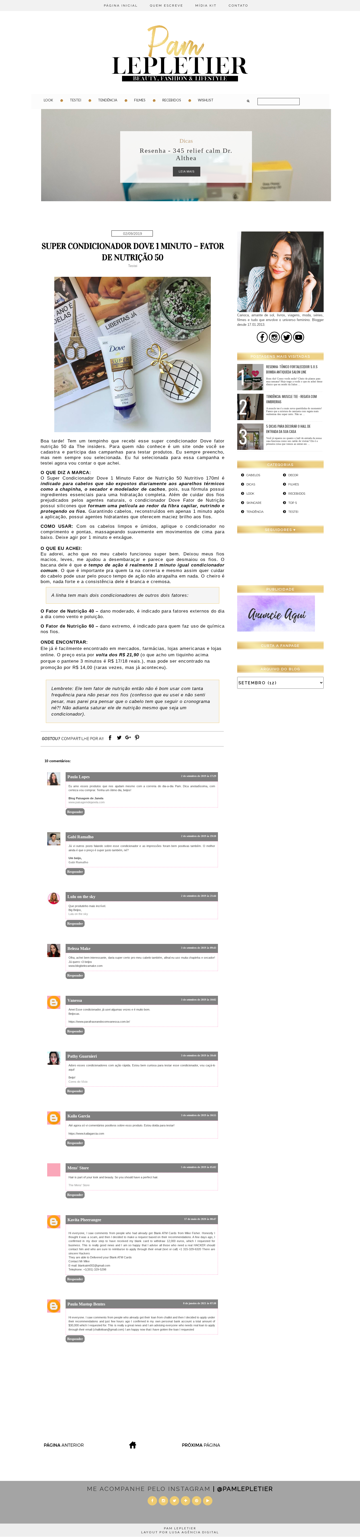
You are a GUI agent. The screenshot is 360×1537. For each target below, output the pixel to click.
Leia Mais (186, 171)
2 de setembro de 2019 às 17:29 (198, 776)
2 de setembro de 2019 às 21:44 (198, 895)
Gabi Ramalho (80, 837)
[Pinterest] (137, 740)
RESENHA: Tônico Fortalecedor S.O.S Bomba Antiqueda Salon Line (292, 369)
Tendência (107, 100)
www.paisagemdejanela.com (87, 802)
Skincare (253, 503)
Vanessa (74, 1000)
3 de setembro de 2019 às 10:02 (198, 999)
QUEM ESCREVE (166, 5)
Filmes (139, 100)
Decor (293, 475)
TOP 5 (292, 503)
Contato (238, 5)
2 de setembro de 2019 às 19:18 (198, 836)
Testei (75, 100)
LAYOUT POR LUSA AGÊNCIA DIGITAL (180, 1532)
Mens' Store (78, 1168)
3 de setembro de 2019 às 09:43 (198, 947)
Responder (75, 812)
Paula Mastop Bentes (86, 1304)
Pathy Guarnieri (82, 1056)
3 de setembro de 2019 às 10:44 (198, 1055)
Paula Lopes (78, 777)
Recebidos (171, 100)
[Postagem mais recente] (63, 1447)
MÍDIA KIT (206, 5)
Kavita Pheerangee (84, 1220)
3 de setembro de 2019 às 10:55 (198, 1115)
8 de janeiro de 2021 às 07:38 (199, 1303)
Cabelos (253, 475)
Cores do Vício (78, 1081)
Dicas (186, 140)
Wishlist (205, 100)
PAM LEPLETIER (180, 1528)
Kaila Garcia (78, 1116)
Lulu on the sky (81, 896)
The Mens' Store (79, 1185)
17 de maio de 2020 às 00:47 (200, 1219)
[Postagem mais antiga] (202, 1447)
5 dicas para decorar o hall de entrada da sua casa (288, 428)
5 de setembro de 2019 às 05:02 (198, 1167)
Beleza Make (78, 948)
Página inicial (121, 5)
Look (48, 100)
